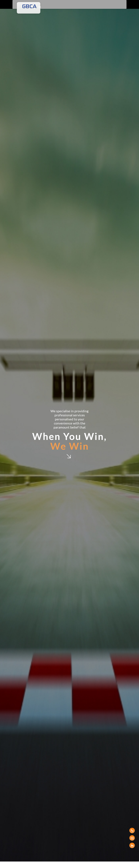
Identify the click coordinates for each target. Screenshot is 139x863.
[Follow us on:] (132, 845)
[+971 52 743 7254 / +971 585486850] (132, 830)
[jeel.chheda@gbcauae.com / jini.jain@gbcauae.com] (132, 838)
